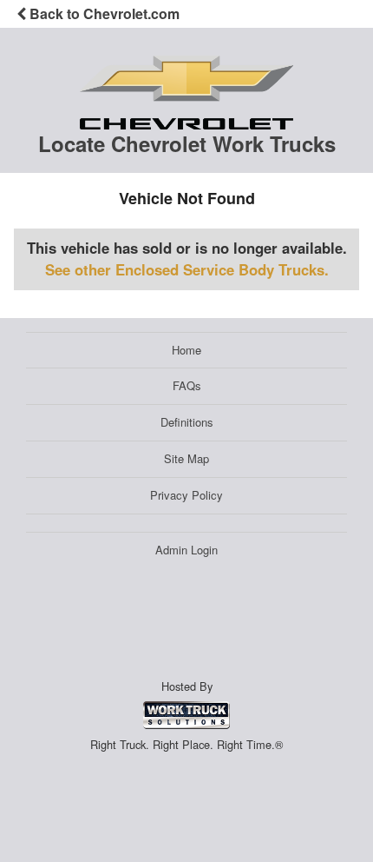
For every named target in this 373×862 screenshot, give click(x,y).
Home (186, 349)
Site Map (186, 458)
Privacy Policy (186, 495)
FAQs (187, 385)
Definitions (186, 422)
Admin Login (186, 549)
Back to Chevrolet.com (103, 13)
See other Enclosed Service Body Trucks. (187, 269)
